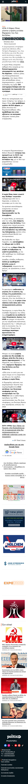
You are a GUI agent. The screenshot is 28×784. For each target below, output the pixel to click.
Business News (6, 666)
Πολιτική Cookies (6, 764)
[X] (6, 38)
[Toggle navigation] (3, 1)
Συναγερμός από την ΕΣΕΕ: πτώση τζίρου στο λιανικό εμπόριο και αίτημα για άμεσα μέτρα (14, 671)
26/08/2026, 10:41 (6, 700)
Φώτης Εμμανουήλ (10, 44)
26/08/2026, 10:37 (6, 725)
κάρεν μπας (9, 455)
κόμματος (5, 78)
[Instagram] (9, 38)
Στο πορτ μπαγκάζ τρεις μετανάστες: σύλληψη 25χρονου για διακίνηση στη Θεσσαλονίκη (14, 722)
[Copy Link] (20, 38)
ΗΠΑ (22, 62)
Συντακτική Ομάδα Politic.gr (16, 725)
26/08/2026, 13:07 (6, 649)
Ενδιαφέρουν (5, 641)
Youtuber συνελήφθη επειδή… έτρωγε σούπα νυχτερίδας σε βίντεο (14, 475)
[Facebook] (3, 38)
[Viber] (14, 38)
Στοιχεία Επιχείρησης (8, 776)
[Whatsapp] (12, 38)
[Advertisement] (14, 135)
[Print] (17, 38)
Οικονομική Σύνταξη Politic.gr (16, 675)
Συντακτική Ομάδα (7, 772)
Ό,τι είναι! (11, 641)
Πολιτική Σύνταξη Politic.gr (16, 649)
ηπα (5, 455)
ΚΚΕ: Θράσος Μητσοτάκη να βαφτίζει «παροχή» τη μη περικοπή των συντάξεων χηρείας (14, 646)
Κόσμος (3, 26)
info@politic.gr (10, 751)
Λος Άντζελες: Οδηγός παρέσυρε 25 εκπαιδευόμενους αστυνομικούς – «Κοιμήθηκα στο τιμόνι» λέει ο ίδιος (15, 466)
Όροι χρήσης (5, 761)
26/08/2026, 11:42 (5, 675)
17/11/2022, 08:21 (9, 41)
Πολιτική (16, 641)
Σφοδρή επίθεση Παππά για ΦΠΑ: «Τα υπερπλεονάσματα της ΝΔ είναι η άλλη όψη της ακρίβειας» (14, 697)
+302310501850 (9, 753)
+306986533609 (9, 755)
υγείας (11, 264)
